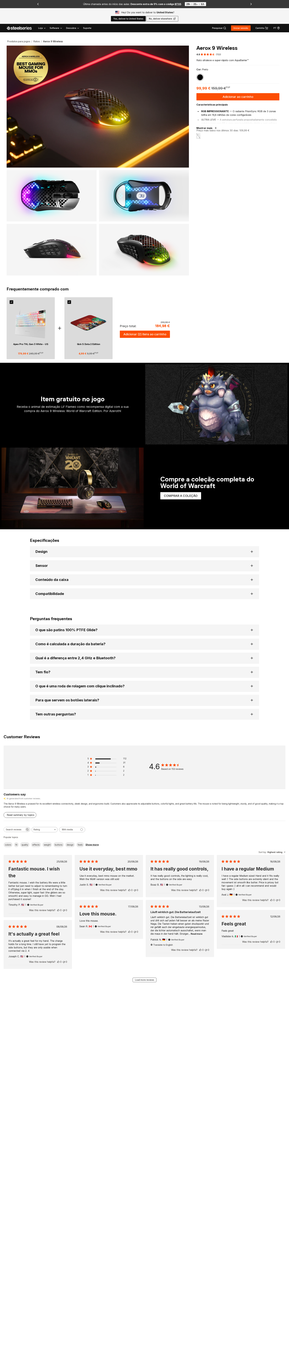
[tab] (219, 28)
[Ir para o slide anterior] (38, 4)
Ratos (36, 41)
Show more (92, 844)
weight (47, 844)
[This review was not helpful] (64, 910)
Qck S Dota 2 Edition (88, 344)
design (70, 844)
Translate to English (163, 945)
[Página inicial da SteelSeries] (21, 28)
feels (80, 844)
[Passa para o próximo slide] (251, 4)
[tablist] (58, 28)
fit (16, 844)
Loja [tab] (40, 28)
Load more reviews (144, 980)
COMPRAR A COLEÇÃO (182, 496)
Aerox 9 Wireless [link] (53, 41)
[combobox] (45, 829)
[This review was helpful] (58, 910)
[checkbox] (11, 302)
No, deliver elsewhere (160, 18)
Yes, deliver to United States (128, 18)
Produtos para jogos (18, 41)
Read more (196, 934)
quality (25, 844)
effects (36, 844)
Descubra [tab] (71, 28)
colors (8, 844)
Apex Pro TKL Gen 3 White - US (30, 344)
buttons (58, 844)
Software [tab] (54, 28)
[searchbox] (14, 829)
